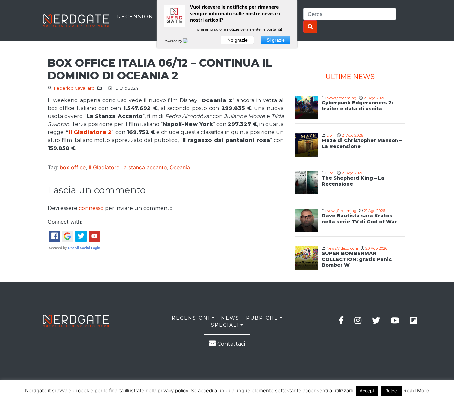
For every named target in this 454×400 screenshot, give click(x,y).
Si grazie (276, 40)
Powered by (173, 40)
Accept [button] (367, 390)
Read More (416, 390)
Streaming (346, 98)
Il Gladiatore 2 (90, 132)
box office (73, 167)
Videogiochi (347, 248)
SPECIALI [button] (225, 325)
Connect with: (65, 221)
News (331, 98)
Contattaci (230, 344)
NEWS (230, 318)
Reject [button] (391, 390)
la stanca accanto (144, 167)
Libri (330, 135)
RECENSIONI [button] (191, 318)
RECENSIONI (136, 17)
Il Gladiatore (104, 167)
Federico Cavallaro (74, 88)
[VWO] (189, 40)
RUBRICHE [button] (262, 318)
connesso (91, 208)
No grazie (237, 40)
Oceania (180, 167)
